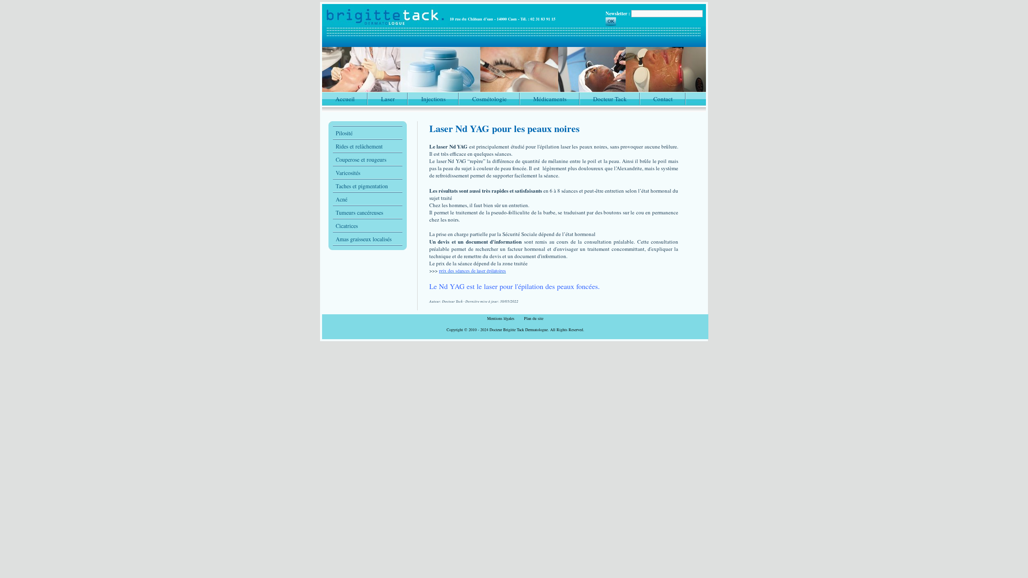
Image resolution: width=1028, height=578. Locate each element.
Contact (663, 99)
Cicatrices (347, 226)
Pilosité (344, 133)
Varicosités (348, 173)
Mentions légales (500, 318)
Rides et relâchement (359, 146)
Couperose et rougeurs (361, 159)
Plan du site (533, 318)
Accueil (345, 99)
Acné (341, 199)
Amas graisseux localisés (364, 239)
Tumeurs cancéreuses (359, 212)
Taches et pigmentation (362, 186)
